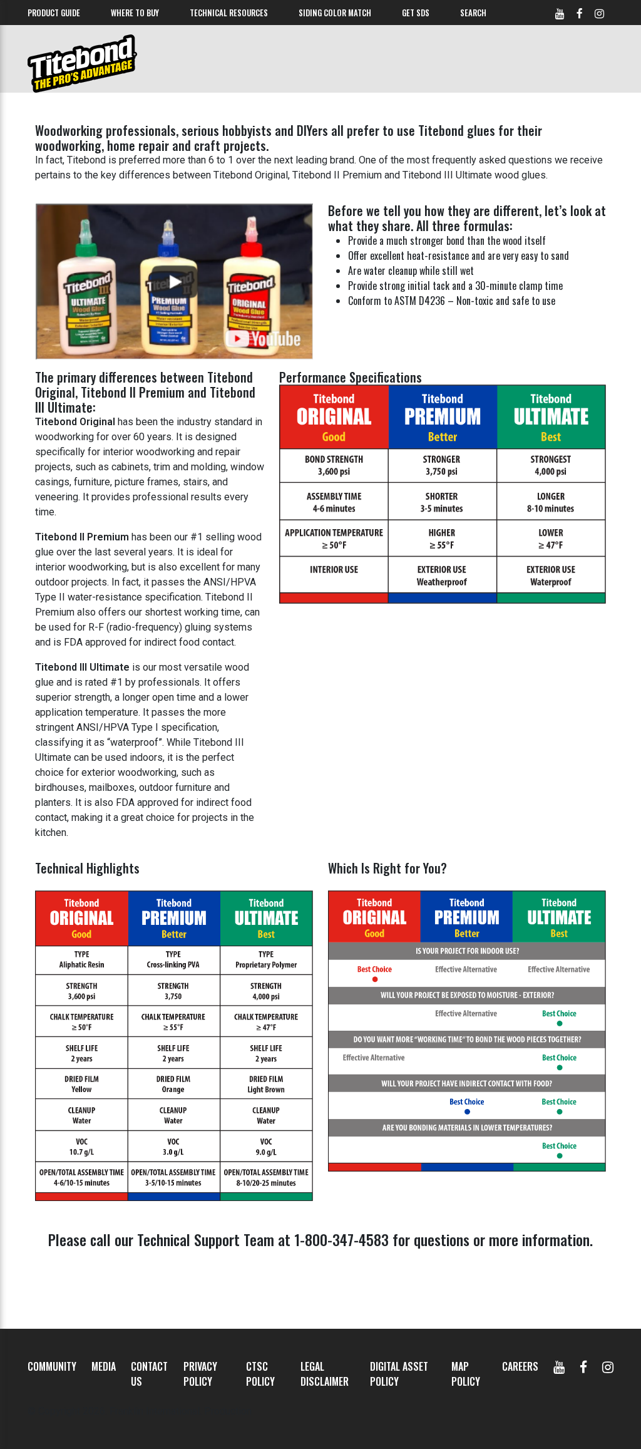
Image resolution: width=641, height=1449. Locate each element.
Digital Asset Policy (399, 1374)
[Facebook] (583, 1366)
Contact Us (149, 1374)
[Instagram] (607, 1366)
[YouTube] (559, 1366)
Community (52, 1366)
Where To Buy (135, 12)
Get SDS (415, 12)
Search (473, 12)
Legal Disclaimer (324, 1374)
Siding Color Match (335, 12)
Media (103, 1366)
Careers (520, 1366)
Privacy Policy (200, 1374)
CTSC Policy (260, 1374)
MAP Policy (465, 1374)
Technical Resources (229, 12)
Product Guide (54, 12)
